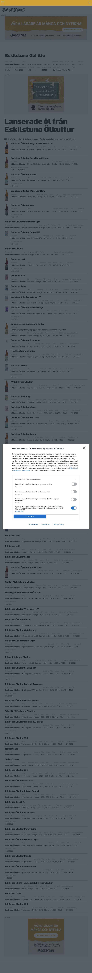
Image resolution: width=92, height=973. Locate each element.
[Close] (85, 449)
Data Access (46, 524)
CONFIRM (30, 516)
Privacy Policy (59, 524)
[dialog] (46, 486)
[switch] (74, 484)
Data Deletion (33, 524)
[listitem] (46, 479)
